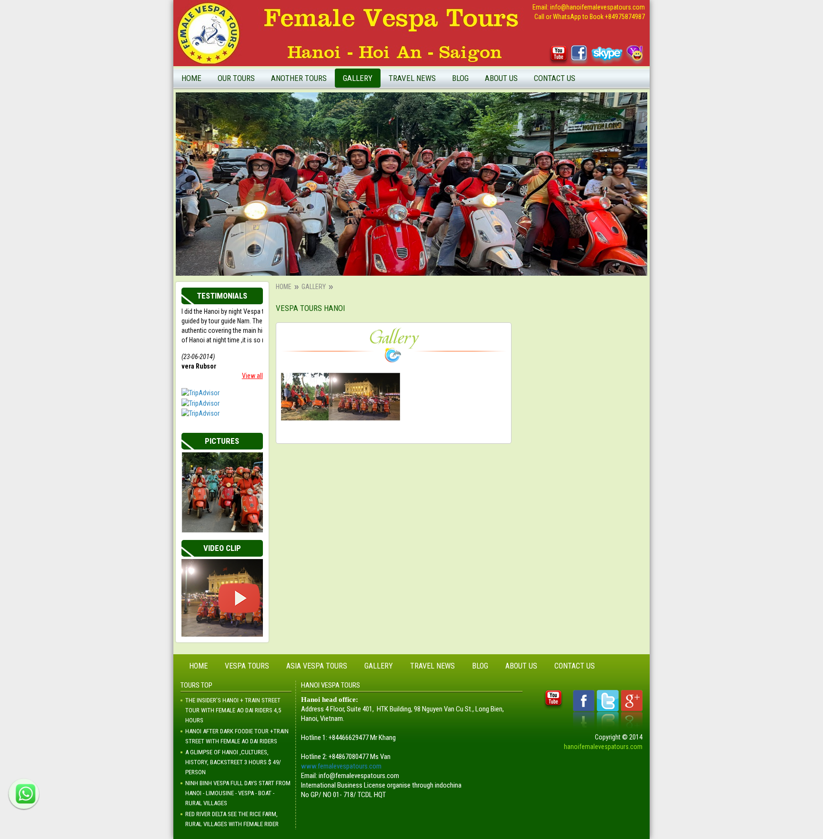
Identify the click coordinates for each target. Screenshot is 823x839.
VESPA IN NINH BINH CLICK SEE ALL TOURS (272, 236)
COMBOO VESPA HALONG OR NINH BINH (271, 210)
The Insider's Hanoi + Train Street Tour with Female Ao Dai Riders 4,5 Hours (233, 710)
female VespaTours (483, 112)
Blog (460, 78)
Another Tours (299, 78)
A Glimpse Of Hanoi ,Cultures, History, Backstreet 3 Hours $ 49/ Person (233, 762)
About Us (501, 78)
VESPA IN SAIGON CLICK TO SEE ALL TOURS (273, 130)
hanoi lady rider (413, 141)
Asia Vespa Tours (316, 665)
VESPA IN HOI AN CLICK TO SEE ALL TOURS (271, 156)
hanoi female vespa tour (426, 126)
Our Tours (236, 78)
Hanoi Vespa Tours (301, 112)
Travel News (412, 78)
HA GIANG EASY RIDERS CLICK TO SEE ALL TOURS (269, 183)
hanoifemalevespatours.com (603, 746)
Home (191, 78)
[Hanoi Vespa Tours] (305, 397)
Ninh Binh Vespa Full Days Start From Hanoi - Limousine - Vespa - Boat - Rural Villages (238, 793)
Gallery (357, 78)
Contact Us (554, 78)
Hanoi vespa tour (480, 97)
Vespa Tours (247, 665)
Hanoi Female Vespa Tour (310, 97)
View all (252, 376)
